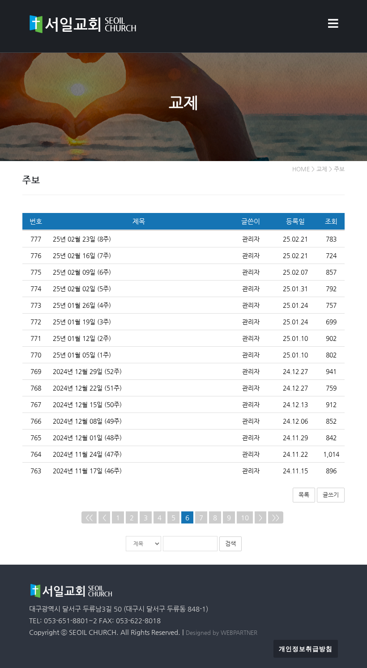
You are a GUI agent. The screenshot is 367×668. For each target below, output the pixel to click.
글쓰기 (331, 494)
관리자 (251, 239)
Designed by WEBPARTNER (221, 632)
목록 (304, 494)
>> (275, 517)
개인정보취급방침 (306, 648)
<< (89, 517)
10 (245, 517)
